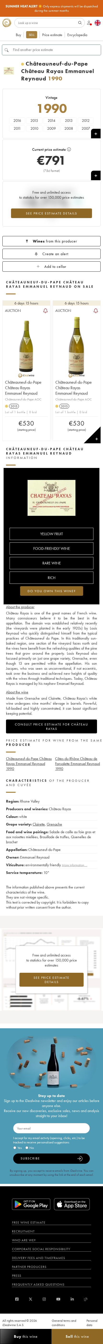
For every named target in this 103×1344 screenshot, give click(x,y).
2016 (17, 120)
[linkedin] (72, 1299)
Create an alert (55, 253)
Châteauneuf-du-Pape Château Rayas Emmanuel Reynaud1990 (29, 763)
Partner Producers (29, 1267)
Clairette (39, 824)
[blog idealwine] (86, 1299)
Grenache (54, 824)
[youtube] (58, 1299)
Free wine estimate (29, 1222)
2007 (86, 128)
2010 (34, 128)
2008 (68, 128)
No (31, 1148)
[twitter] (30, 1299)
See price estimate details (51, 213)
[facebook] (16, 1299)
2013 (69, 120)
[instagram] (44, 1299)
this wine (26, 1336)
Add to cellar (55, 266)
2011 (17, 128)
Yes (19, 1148)
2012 (86, 120)
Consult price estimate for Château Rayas (51, 726)
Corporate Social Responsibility (41, 1249)
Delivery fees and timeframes (38, 1258)
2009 (51, 128)
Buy (18, 34)
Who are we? (24, 1240)
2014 (51, 120)
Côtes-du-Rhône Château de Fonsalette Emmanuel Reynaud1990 (77, 763)
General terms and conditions (64, 1322)
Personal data (91, 1322)
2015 (34, 120)
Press (16, 1275)
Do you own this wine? (52, 591)
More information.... (74, 865)
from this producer (55, 241)
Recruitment (23, 1231)
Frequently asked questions (38, 1284)
